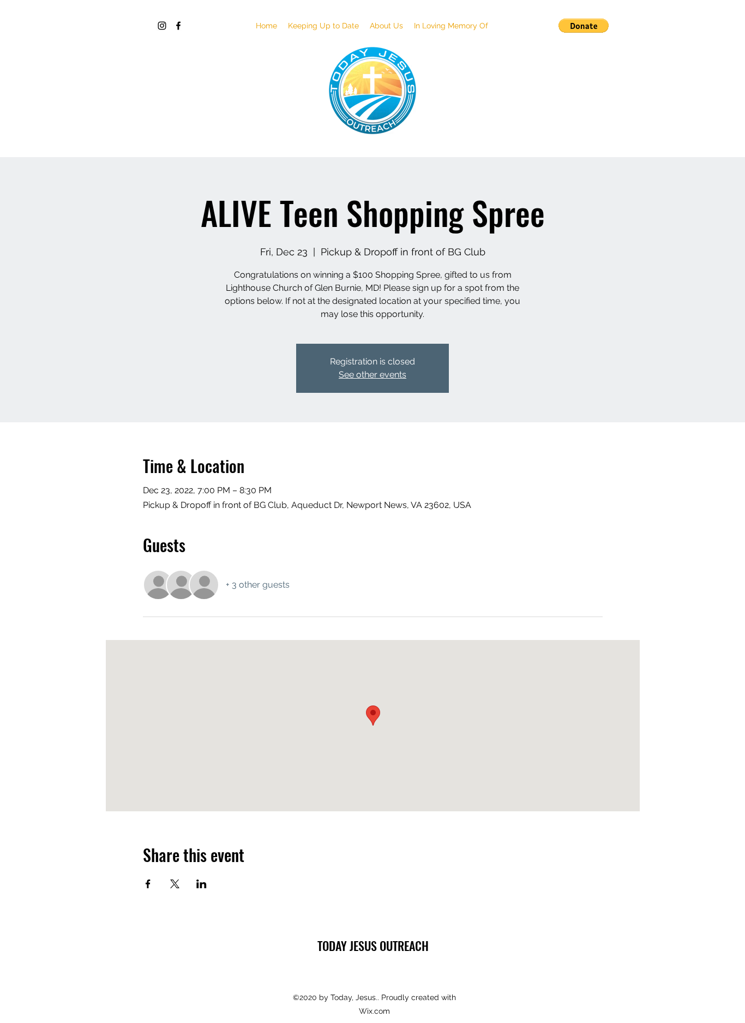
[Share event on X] (175, 884)
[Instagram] (162, 25)
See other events (372, 374)
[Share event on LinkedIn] (201, 884)
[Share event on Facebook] (148, 884)
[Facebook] (178, 25)
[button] (323, 25)
